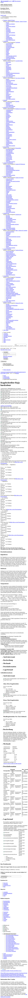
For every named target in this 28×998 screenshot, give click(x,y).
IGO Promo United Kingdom (12, 948)
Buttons (7, 79)
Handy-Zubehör (9, 288)
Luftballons (8, 89)
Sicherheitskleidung (10, 132)
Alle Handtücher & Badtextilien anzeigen (15, 309)
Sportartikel (8, 201)
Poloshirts (8, 127)
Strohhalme (8, 317)
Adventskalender (9, 43)
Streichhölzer (9, 96)
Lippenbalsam (9, 156)
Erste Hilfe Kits (9, 150)
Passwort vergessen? (7, 356)
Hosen (7, 118)
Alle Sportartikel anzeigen (11, 203)
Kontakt (5, 894)
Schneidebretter (9, 316)
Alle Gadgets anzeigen (11, 287)
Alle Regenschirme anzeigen (12, 199)
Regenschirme (9, 196)
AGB (4, 953)
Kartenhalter (8, 64)
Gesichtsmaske (9, 151)
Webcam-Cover (9, 279)
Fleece (7, 113)
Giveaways (8, 85)
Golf (7, 193)
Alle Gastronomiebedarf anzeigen (13, 236)
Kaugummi (8, 241)
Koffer (7, 260)
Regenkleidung (9, 129)
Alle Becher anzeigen (10, 26)
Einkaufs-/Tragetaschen (11, 255)
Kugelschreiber (9, 220)
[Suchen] (13, 346)
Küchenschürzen (9, 321)
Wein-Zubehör (9, 327)
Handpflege (8, 154)
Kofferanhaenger (9, 268)
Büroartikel (8, 62)
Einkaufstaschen (6, 917)
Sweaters (8, 137)
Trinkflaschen (9, 37)
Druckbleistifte (9, 218)
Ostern (7, 52)
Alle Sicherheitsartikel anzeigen (13, 170)
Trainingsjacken (9, 143)
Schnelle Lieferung (10, 57)
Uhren (7, 325)
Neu (4, 338)
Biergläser (8, 28)
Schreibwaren (6, 213)
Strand (7, 204)
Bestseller (5, 337)
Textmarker (8, 226)
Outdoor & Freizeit (7, 176)
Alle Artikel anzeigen (10, 40)
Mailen (17, 373)
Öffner (7, 319)
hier (26, 994)
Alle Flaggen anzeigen (11, 190)
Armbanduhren (9, 112)
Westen (7, 144)
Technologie (6, 276)
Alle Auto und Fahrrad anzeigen (13, 181)
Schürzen (5, 913)
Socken (7, 133)
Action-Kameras (9, 283)
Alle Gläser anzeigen (10, 32)
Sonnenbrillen (9, 134)
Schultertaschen (9, 272)
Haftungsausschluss (7, 956)
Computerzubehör (10, 278)
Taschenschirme (9, 198)
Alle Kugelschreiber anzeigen (12, 224)
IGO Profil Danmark (10, 941)
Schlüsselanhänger (10, 91)
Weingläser (8, 31)
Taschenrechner (9, 74)
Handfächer (8, 116)
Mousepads (8, 67)
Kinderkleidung (9, 124)
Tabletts (7, 235)
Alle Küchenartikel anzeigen (12, 320)
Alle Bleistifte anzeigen (11, 219)
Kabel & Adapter (9, 290)
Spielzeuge (8, 94)
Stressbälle (8, 97)
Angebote (5, 333)
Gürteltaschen (9, 257)
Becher (7, 22)
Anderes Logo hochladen (6, 405)
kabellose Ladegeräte (10, 292)
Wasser (7, 246)
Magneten (8, 322)
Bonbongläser (9, 240)
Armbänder (8, 111)
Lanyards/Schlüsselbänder (11, 87)
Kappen (7, 123)
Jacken (7, 119)
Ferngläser (8, 182)
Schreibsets (8, 225)
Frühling (8, 49)
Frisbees (8, 191)
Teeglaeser (8, 30)
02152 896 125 (4, 373)
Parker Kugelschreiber (11, 221)
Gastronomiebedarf (10, 231)
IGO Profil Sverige (10, 940)
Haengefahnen (9, 188)
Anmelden (6, 352)
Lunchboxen (8, 315)
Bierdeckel (8, 233)
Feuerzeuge (8, 81)
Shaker (7, 25)
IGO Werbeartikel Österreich (12, 935)
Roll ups (8, 71)
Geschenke (5, 41)
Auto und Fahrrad (10, 178)
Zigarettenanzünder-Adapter (12, 293)
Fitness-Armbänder (10, 284)
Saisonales (8, 48)
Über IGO (5, 883)
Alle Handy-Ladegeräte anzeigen (13, 294)
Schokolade (8, 244)
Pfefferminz (8, 242)
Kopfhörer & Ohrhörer (11, 295)
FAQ (4, 342)
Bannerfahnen (9, 186)
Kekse (7, 237)
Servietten (8, 234)
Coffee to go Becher (10, 24)
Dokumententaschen (10, 253)
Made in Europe (6, 339)
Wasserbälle (8, 210)
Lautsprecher (9, 296)
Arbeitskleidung (9, 110)
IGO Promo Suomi (10, 946)
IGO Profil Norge (10, 950)
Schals (7, 130)
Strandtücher (8, 207)
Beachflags (8, 187)
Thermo (7, 36)
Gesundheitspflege (10, 153)
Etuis (7, 63)
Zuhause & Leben (7, 301)
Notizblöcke (8, 68)
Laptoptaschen (9, 262)
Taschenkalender (9, 105)
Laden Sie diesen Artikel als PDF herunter (12, 763)
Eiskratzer (8, 165)
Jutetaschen (8, 258)
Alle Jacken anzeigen (10, 122)
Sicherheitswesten (10, 169)
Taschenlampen (9, 171)
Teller (7, 324)
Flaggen (7, 183)
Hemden (8, 117)
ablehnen (2, 996)
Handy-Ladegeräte (10, 289)
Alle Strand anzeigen (10, 208)
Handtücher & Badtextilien (12, 305)
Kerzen (7, 310)
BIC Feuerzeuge (9, 83)
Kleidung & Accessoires (8, 107)
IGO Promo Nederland (11, 951)
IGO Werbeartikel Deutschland (10, 933)
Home (4, 375)
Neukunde (5, 357)
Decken (7, 304)
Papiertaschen (9, 265)
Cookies (5, 957)
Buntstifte (8, 217)
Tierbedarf (8, 209)
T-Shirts (7, 140)
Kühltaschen (8, 261)
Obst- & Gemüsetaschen (11, 263)
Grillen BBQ (9, 194)
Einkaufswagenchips (10, 80)
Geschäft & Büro (7, 59)
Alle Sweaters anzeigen (11, 139)
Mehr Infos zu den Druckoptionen (14, 509)
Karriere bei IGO (7, 885)
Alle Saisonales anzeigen (11, 55)
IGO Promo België (10, 937)
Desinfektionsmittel (10, 149)
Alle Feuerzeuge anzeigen (11, 84)
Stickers (7, 95)
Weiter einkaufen (7, 369)
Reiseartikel (8, 267)
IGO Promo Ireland (10, 945)
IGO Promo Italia (9, 936)
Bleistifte (8, 215)
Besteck (7, 312)
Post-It (7, 70)
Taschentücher (9, 159)
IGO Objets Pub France (11, 942)
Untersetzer (8, 326)
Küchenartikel (9, 311)
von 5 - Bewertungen (11, 1)
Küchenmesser (9, 314)
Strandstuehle (9, 205)
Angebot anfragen (4, 644)
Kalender (5, 100)
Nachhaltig (5, 334)
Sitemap (5, 958)
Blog (4, 341)
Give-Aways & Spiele (8, 76)
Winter (7, 54)
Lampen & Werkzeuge (8, 162)
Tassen (7, 33)
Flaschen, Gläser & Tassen (9, 20)
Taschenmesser (9, 172)
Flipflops (8, 115)
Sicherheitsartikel (9, 167)
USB (7, 299)
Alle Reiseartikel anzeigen (11, 269)
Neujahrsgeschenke (10, 47)
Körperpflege (6, 146)
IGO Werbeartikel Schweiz (12, 947)
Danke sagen (9, 44)
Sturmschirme (9, 197)
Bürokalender (9, 102)
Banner (7, 185)
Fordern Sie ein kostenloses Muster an (8, 639)
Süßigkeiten (8, 239)
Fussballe (8, 202)
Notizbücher (8, 69)
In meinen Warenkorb (5, 637)
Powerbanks (8, 298)
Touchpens (8, 223)
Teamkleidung (9, 142)
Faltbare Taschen (9, 256)
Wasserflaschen (9, 38)
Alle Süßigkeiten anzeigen (11, 245)
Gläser (7, 27)
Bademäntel (8, 306)
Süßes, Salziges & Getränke (9, 229)
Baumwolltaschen (10, 251)
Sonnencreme (9, 158)
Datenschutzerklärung (8, 954)
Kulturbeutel (8, 155)
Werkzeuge (8, 174)
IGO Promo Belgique (10, 938)
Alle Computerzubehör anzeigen (13, 280)
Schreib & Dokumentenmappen (13, 73)
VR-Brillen (8, 285)
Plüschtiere (8, 90)
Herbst (7, 51)
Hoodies (8, 138)
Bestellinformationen (7, 893)
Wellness (8, 160)
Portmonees (8, 128)
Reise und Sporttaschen (11, 266)
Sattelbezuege (9, 180)
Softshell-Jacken (9, 121)
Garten (7, 192)
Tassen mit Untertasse (10, 35)
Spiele (7, 92)
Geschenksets (9, 46)
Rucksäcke (8, 271)
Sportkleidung (9, 135)
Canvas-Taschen (9, 252)
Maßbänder (8, 166)
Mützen (7, 126)
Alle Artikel (5, 330)
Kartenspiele (8, 86)
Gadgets (8, 282)
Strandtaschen (9, 273)
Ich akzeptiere (7, 996)
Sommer (8, 53)
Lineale (7, 65)
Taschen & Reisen (7, 249)
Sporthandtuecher (10, 308)
